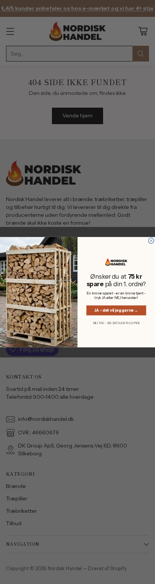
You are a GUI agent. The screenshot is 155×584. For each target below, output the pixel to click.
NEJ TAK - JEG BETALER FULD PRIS (116, 322)
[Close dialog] (151, 240)
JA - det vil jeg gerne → (116, 310)
